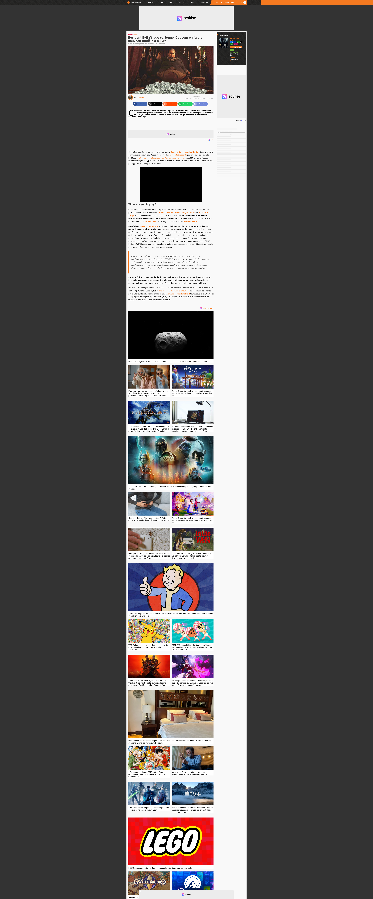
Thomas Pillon (141, 97)
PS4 (232, 42)
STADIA (236, 44)
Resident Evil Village (234, 39)
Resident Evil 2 (151, 221)
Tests (192, 2)
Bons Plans (204, 2)
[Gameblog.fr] (134, 2)
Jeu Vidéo (150, 2)
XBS (221, 2)
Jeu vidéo (130, 34)
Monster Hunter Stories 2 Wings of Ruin (176, 212)
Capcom (232, 57)
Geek (171, 2)
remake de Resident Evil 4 (178, 294)
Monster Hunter (192, 152)
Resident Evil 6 (190, 221)
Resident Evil (176, 152)
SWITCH (226, 2)
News (135, 34)
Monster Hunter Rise (149, 226)
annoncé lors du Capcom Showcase (174, 291)
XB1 (232, 44)
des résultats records (177, 155)
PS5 (217, 2)
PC (213, 2)
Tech (161, 2)
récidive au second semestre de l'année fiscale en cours (160, 158)
